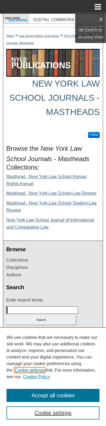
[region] (53, 376)
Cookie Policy (36, 376)
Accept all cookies (53, 395)
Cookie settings (30, 370)
